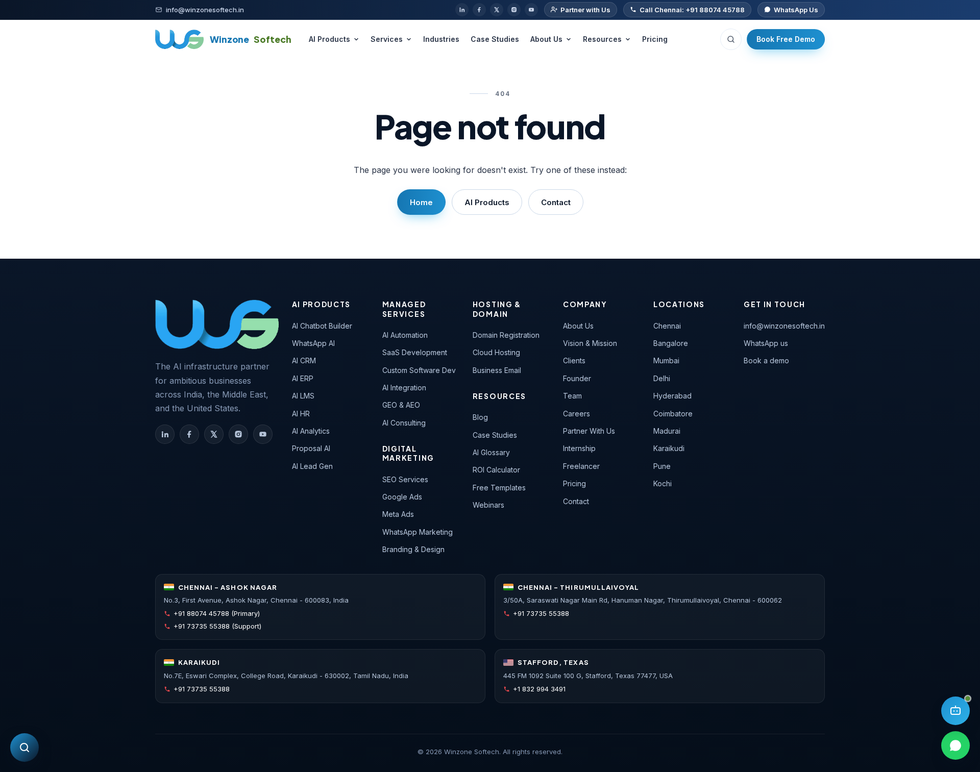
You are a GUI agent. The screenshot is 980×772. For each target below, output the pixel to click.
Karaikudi (668, 448)
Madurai (666, 431)
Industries (441, 39)
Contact (556, 202)
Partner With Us (589, 431)
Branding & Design (413, 549)
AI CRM (304, 360)
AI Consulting (404, 422)
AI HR (301, 413)
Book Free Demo (785, 39)
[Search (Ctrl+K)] (731, 39)
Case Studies (495, 39)
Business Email (497, 370)
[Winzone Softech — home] (217, 324)
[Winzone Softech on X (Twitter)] (214, 434)
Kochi (662, 483)
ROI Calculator (496, 469)
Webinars (488, 505)
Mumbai (666, 360)
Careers (576, 413)
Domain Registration (506, 335)
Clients (574, 360)
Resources (602, 39)
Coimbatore (673, 413)
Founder (577, 378)
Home (421, 202)
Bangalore (670, 343)
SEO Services (405, 479)
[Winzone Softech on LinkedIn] (165, 434)
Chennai (667, 325)
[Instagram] (514, 9)
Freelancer (581, 466)
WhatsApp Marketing (417, 532)
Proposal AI (311, 448)
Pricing (655, 39)
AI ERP (302, 378)
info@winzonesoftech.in (784, 325)
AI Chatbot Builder (322, 325)
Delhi (661, 378)
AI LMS (303, 395)
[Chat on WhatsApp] (955, 745)
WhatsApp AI (313, 343)
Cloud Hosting (496, 352)
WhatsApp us (766, 343)
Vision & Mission (590, 343)
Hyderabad (672, 395)
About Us (546, 39)
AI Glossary (491, 452)
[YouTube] (531, 9)
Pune (662, 466)
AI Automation (405, 335)
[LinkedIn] (462, 9)
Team (572, 395)
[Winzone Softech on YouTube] (263, 434)
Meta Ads (398, 514)
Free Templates (499, 487)
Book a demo (766, 360)
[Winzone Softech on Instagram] (238, 434)
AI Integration (404, 387)
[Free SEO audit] (24, 747)
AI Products (329, 39)
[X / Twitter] (496, 9)
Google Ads (402, 496)
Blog (480, 417)
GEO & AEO (401, 405)
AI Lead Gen (312, 466)
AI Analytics (311, 431)
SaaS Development (414, 352)
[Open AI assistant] (955, 710)
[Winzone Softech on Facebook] (189, 434)
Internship (579, 448)
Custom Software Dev (419, 370)
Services (387, 39)
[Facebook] (479, 9)
